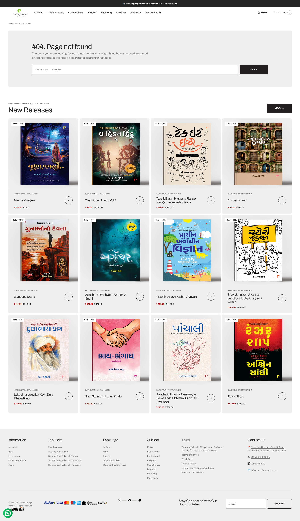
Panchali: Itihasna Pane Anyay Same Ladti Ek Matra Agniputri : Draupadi (177, 398)
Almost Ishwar (237, 200)
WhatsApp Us (258, 463)
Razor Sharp (236, 396)
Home (11, 23)
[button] (262, 12)
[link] (43, 153)
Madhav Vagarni (25, 200)
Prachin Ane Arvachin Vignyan (176, 296)
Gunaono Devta (24, 296)
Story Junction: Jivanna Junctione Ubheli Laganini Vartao (245, 298)
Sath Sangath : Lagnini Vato (103, 396)
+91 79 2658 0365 (260, 457)
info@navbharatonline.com (264, 470)
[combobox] (135, 69)
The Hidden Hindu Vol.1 (100, 200)
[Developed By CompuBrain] (16, 510)
